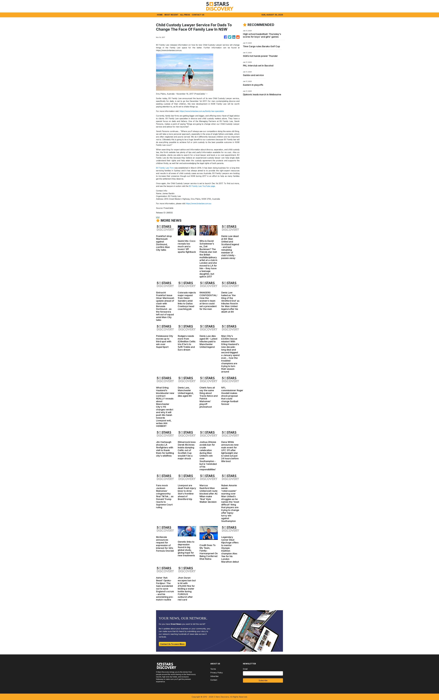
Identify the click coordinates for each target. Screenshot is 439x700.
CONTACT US (198, 15)
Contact (213, 680)
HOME (160, 15)
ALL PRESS (185, 15)
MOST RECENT (171, 15)
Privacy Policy (216, 672)
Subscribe (263, 680)
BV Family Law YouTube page (202, 186)
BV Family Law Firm (165, 168)
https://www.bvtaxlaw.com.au (198, 203)
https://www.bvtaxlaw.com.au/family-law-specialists (201, 111)
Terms (213, 669)
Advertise (214, 676)
